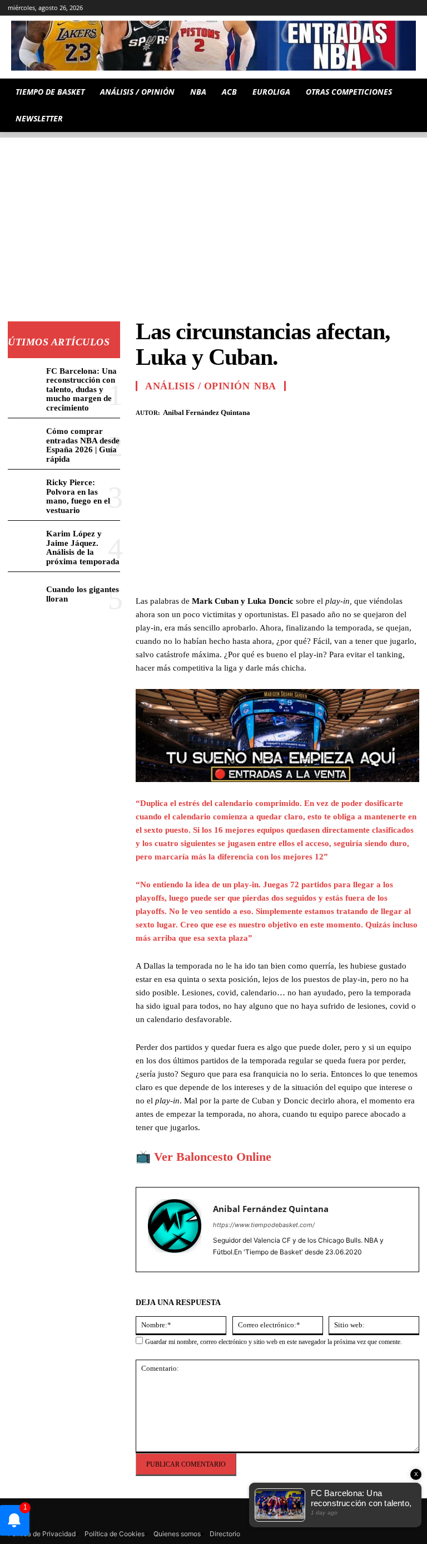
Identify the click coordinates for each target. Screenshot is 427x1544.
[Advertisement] (213, 216)
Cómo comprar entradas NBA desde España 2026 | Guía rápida (83, 445)
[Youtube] (412, 8)
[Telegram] (351, 8)
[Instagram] (320, 8)
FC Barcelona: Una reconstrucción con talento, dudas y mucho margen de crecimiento (81, 389)
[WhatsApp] (382, 410)
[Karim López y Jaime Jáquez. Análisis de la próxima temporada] (25, 541)
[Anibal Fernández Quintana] (174, 1229)
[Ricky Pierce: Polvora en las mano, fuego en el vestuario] (25, 490)
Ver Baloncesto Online (212, 1157)
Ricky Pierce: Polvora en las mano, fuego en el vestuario (78, 496)
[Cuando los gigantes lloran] (25, 593)
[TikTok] (366, 8)
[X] (397, 8)
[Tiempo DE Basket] (213, 46)
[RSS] (335, 8)
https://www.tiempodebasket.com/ (264, 1225)
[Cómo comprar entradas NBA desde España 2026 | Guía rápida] (25, 439)
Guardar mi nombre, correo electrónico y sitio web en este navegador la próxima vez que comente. (273, 1342)
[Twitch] (382, 8)
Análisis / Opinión (197, 386)
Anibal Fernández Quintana (206, 412)
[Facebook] (331, 410)
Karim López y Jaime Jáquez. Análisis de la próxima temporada (83, 547)
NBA (265, 386)
